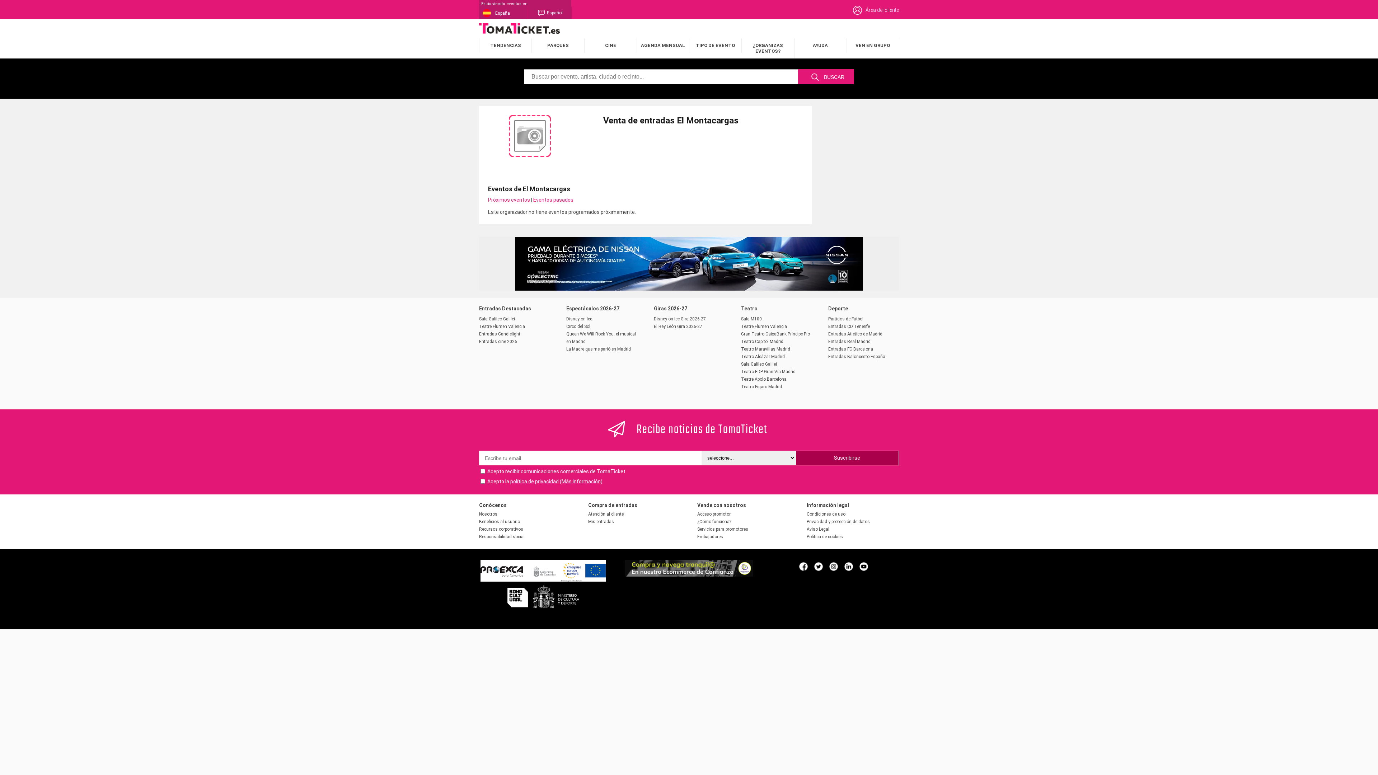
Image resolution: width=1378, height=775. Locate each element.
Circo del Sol (578, 326)
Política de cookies (825, 536)
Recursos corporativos (501, 529)
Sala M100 (751, 318)
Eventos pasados (553, 200)
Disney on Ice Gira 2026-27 (680, 318)
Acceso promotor (714, 514)
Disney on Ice (579, 318)
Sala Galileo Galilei (497, 318)
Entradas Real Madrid (849, 341)
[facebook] (803, 566)
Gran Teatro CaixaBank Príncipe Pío (775, 334)
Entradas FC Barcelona (850, 349)
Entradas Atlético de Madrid (855, 334)
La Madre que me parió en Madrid (598, 349)
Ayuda (820, 45)
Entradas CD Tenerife (849, 326)
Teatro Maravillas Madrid (765, 349)
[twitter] (818, 566)
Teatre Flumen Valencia (502, 326)
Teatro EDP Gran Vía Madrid (768, 371)
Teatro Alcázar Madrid (763, 356)
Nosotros (488, 514)
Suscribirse (847, 458)
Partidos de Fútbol (845, 318)
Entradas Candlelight (499, 334)
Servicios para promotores (722, 529)
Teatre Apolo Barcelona (764, 379)
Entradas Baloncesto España (856, 356)
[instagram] (834, 566)
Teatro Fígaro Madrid (761, 386)
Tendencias (505, 45)
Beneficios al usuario (499, 521)
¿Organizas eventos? (768, 48)
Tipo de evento (715, 45)
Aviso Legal (818, 529)
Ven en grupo (873, 45)
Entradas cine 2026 (498, 341)
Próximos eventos (509, 200)
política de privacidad (534, 481)
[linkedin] (849, 566)
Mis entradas (601, 521)
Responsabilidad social (502, 536)
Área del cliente (882, 10)
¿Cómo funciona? (714, 521)
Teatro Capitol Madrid (762, 341)
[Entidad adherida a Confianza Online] (689, 575)
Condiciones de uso (826, 514)
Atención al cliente (606, 514)
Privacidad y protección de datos (838, 521)
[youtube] (864, 566)
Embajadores (710, 536)
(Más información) (581, 481)
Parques (558, 45)
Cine (610, 45)
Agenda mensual (663, 45)
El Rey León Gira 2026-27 (678, 326)
